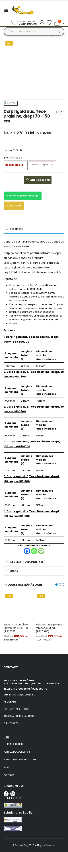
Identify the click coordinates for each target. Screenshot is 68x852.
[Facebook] (27, 551)
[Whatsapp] (34, 551)
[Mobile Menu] (6, 10)
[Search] (58, 31)
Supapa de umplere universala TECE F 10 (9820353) (16, 628)
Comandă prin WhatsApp (22, 195)
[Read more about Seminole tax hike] (13, 823)
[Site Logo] (23, 10)
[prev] (56, 112)
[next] (61, 112)
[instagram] (12, 793)
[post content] (18, 606)
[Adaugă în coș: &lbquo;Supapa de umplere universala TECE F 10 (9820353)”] (26, 599)
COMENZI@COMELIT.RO (23, 694)
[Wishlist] (49, 22)
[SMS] (41, 551)
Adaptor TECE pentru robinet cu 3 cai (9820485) (49, 628)
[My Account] (42, 22)
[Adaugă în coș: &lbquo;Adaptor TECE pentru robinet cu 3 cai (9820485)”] (58, 599)
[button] (56, 584)
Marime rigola (14, 165)
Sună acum (14, 205)
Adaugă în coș (40, 180)
